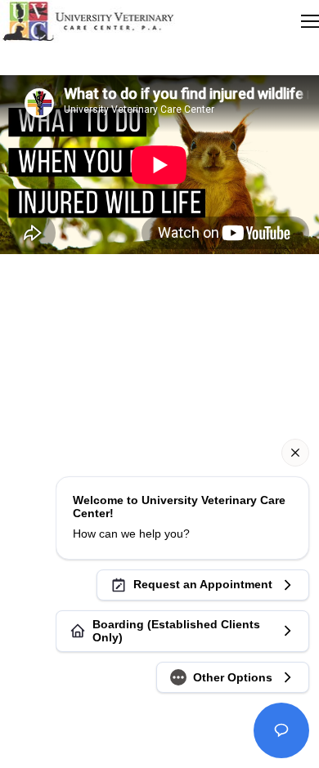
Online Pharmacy (159, 383)
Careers (159, 334)
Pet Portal (160, 350)
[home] (87, 21)
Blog (160, 366)
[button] (310, 21)
